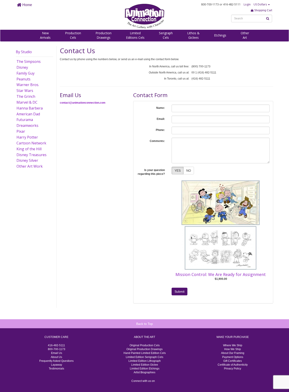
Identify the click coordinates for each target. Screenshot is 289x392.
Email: (161, 119)
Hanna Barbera (29, 108)
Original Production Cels (145, 345)
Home (26, 5)
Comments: (157, 141)
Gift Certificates (232, 360)
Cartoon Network (31, 143)
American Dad (28, 114)
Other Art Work (29, 166)
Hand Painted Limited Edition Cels (145, 353)
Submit (179, 291)
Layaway (56, 364)
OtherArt (245, 35)
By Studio (24, 51)
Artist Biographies (144, 372)
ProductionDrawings (104, 35)
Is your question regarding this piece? (151, 172)
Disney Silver (27, 160)
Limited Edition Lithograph (144, 360)
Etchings (220, 35)
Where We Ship (232, 345)
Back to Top (144, 324)
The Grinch (25, 96)
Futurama (24, 119)
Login (247, 4)
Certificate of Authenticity (233, 364)
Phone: (160, 130)
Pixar (20, 131)
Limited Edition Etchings (144, 368)
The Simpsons (28, 61)
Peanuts (23, 79)
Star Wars (24, 90)
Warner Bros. (27, 84)
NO (188, 170)
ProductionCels (73, 35)
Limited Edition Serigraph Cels (144, 357)
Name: (160, 107)
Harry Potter (27, 137)
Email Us (56, 353)
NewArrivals (45, 35)
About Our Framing (232, 353)
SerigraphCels (166, 35)
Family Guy (25, 73)
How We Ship (232, 349)
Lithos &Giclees (193, 35)
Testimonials (56, 368)
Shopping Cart (263, 10)
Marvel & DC (26, 102)
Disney (22, 67)
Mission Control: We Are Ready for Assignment (220, 274)
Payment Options (232, 357)
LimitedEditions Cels (135, 35)
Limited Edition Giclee (144, 364)
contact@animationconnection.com (82, 102)
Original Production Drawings (144, 349)
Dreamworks (27, 125)
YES (178, 170)
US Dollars (261, 4)
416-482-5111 (56, 345)
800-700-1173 (56, 349)
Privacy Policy (232, 368)
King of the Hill (29, 148)
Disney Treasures (31, 154)
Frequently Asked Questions (56, 360)
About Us (56, 357)
